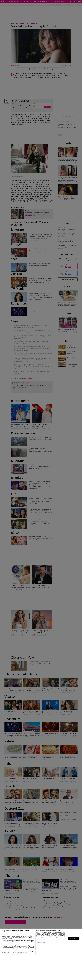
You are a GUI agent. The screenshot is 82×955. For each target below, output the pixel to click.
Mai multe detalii (9, 938)
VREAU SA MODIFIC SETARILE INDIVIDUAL (73, 942)
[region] (41, 942)
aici (16, 947)
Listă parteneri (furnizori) (40, 942)
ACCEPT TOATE (73, 938)
